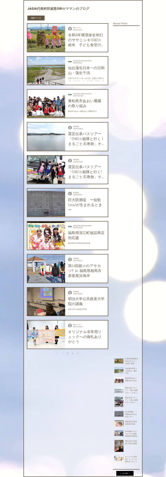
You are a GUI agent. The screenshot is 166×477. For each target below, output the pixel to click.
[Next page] (78, 353)
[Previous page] (57, 353)
